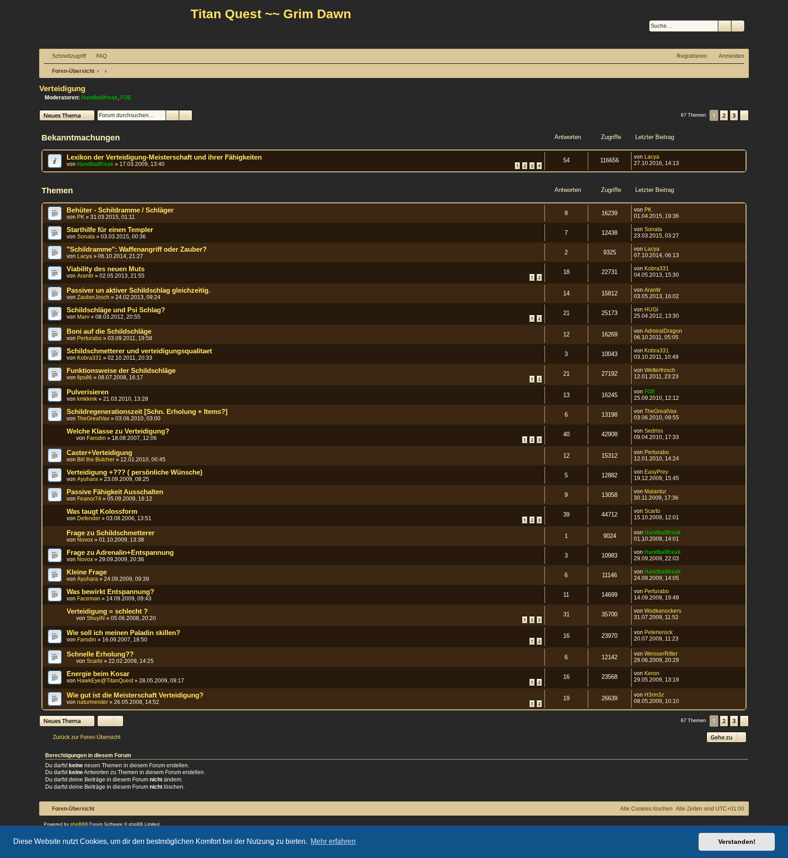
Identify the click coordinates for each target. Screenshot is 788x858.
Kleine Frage (87, 572)
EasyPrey (656, 472)
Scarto (652, 511)
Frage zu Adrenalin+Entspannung (120, 552)
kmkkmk (87, 399)
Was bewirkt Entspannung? (110, 591)
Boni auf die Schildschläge (109, 331)
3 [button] (734, 115)
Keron (651, 673)
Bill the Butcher (95, 459)
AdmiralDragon (663, 331)
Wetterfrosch (659, 370)
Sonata (86, 236)
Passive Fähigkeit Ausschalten (115, 492)
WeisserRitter (661, 654)
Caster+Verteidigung (99, 452)
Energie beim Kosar (98, 673)
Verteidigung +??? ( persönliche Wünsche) (134, 472)
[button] (744, 115)
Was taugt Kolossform (102, 511)
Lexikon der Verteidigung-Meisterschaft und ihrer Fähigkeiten (164, 157)
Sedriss (653, 431)
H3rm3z (654, 695)
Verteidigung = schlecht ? (107, 611)
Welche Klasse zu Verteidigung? (118, 431)
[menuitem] (97, 56)
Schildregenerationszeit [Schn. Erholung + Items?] (147, 411)
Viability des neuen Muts (106, 269)
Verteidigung (62, 88)
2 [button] (724, 115)
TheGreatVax (93, 418)
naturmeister (92, 702)
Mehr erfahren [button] (333, 841)
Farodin (96, 438)
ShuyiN (96, 618)
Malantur (655, 491)
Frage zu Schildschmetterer (111, 533)
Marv (83, 317)
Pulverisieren (88, 392)
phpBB (77, 824)
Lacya (651, 157)
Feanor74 (89, 499)
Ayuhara (87, 479)
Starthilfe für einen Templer (110, 229)
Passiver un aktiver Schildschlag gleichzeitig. (138, 290)
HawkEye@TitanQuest (105, 680)
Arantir (85, 276)
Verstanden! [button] (737, 841)
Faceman (88, 598)
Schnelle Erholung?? (100, 654)
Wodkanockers (662, 611)
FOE (125, 97)
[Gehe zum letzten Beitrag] (664, 157)
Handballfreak (99, 97)
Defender (88, 518)
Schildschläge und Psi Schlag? (116, 310)
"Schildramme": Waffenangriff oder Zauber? (137, 249)
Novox (85, 540)
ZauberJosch (93, 297)
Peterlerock (658, 632)
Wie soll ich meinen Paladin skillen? (123, 632)
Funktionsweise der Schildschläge (121, 370)
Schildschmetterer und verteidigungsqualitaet (139, 351)
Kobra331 (656, 268)
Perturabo (89, 338)
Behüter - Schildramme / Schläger (120, 210)
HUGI (651, 309)
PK (80, 217)
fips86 (84, 377)
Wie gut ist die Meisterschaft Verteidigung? (135, 695)
